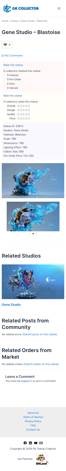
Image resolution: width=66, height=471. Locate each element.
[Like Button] (5, 44)
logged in (26, 381)
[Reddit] (30, 443)
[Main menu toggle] (58, 8)
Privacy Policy (33, 421)
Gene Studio (11, 304)
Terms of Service (33, 417)
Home (5, 20)
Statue (14, 20)
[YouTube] (35, 443)
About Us (33, 412)
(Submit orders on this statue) (41, 364)
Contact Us (33, 429)
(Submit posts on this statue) (39, 334)
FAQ (33, 425)
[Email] (41, 443)
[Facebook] (25, 443)
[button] (6, 216)
